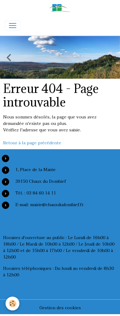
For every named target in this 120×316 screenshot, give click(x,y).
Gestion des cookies (60, 308)
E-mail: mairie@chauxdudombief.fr (49, 204)
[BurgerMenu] (12, 25)
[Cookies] (12, 303)
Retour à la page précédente (32, 142)
